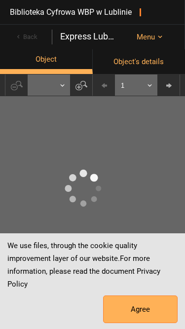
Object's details (138, 61)
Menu (146, 37)
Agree (140, 309)
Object (46, 59)
